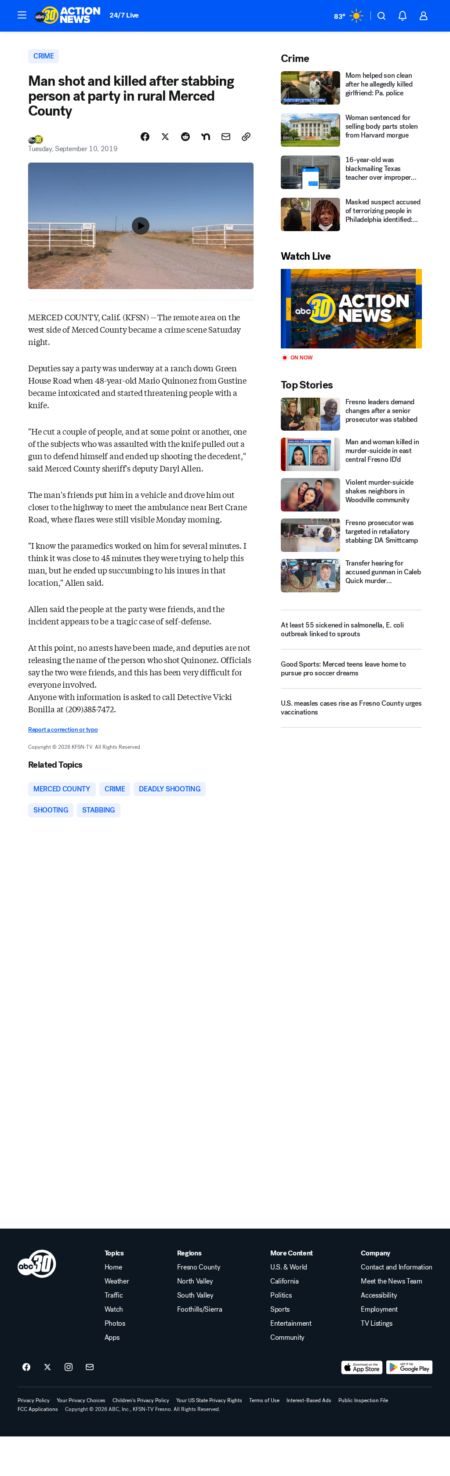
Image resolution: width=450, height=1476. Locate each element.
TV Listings (376, 1323)
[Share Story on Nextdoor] (205, 136)
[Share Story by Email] (225, 136)
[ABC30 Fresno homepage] (68, 15)
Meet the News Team (391, 1281)
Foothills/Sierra (199, 1309)
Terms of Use (264, 1400)
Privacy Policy (34, 1400)
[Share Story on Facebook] (145, 136)
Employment (379, 1309)
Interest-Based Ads (309, 1400)
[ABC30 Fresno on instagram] (68, 1367)
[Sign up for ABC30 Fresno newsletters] (89, 1367)
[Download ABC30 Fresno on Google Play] (409, 1367)
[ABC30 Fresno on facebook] (26, 1367)
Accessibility (379, 1295)
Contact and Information (396, 1267)
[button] (22, 15)
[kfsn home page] (37, 1264)
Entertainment (291, 1323)
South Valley (195, 1295)
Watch (114, 1309)
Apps (112, 1337)
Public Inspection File (363, 1400)
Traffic (114, 1295)
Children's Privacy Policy (140, 1400)
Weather (117, 1281)
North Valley (195, 1281)
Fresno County (199, 1267)
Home (113, 1267)
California (284, 1281)
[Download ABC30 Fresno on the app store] (362, 1367)
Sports (280, 1309)
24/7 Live (124, 15)
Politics (280, 1295)
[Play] (351, 308)
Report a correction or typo (63, 729)
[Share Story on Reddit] (185, 136)
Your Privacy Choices (81, 1400)
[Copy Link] (246, 136)
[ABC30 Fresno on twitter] (47, 1367)
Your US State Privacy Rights (209, 1400)
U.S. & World (288, 1267)
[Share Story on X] (165, 136)
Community (287, 1337)
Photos (115, 1323)
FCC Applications (38, 1409)
